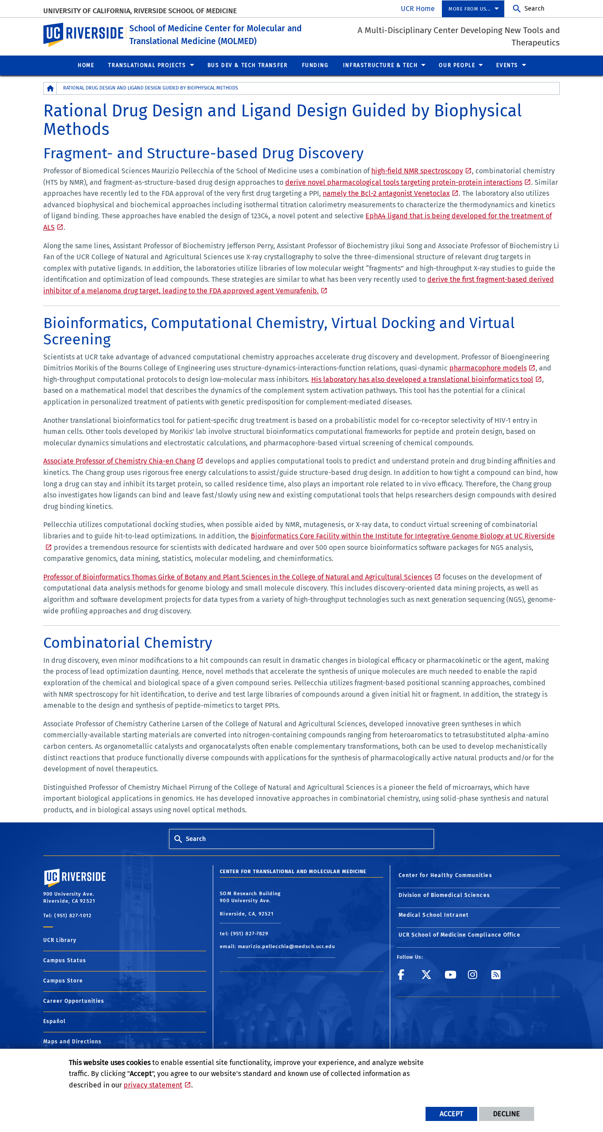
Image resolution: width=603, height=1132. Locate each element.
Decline (506, 1114)
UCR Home (418, 8)
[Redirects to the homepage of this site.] (50, 88)
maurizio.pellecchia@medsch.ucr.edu (286, 946)
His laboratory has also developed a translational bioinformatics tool (422, 379)
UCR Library (59, 940)
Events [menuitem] (507, 65)
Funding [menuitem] (315, 65)
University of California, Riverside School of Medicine (140, 11)
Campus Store (63, 981)
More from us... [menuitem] (469, 9)
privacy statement (153, 1085)
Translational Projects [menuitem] (147, 65)
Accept (451, 1114)
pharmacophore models (488, 368)
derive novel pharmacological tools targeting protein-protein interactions (403, 182)
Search (534, 8)
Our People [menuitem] (457, 65)
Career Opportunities (73, 1001)
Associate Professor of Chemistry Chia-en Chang (119, 461)
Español (54, 1021)
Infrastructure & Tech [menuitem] (380, 65)
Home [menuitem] (86, 65)
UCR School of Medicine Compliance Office (459, 935)
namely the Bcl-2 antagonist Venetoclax (386, 193)
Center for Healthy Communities (445, 875)
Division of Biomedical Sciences (444, 895)
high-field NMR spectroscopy (417, 171)
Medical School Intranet (434, 915)
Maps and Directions (72, 1042)
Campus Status (64, 960)
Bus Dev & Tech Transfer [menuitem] (247, 65)
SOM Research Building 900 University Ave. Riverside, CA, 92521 (250, 904)
